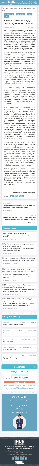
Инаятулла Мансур (8, 341)
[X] (17, 196)
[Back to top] (33, 460)
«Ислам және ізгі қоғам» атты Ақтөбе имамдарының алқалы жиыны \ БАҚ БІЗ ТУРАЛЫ (17, 275)
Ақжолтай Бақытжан (9, 349)
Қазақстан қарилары (8, 339)
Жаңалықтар (9, 14)
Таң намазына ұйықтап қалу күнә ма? (14, 333)
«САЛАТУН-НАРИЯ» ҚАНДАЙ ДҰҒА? (14, 324)
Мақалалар (20, 14)
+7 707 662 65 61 (19, 412)
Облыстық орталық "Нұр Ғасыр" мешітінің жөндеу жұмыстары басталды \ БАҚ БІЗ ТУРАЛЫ (19, 219)
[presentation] (34, 367)
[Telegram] (23, 196)
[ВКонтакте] (11, 196)
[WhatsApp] (20, 196)
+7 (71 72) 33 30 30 (19, 405)
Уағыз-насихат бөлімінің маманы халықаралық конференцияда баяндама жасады (17, 234)
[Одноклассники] (14, 196)
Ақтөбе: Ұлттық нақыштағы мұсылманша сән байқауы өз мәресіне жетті (18, 249)
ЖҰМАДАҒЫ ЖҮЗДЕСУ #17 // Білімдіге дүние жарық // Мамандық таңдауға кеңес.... (18, 304)
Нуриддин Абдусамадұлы (11, 358)
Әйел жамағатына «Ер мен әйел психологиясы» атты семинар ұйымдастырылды (19, 290)
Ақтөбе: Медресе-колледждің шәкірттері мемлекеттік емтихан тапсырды (19, 206)
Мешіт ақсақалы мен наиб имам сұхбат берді (18, 260)
